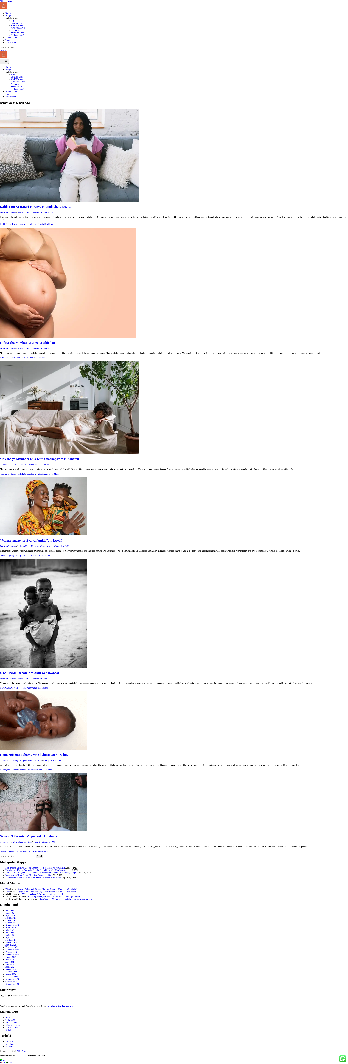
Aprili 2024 (10, 967)
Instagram (9, 1044)
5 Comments (5, 760)
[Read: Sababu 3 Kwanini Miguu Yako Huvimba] (43, 830)
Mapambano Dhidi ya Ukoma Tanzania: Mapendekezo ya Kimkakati (35, 868)
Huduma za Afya (18, 35)
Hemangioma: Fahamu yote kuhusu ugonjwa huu (34, 754)
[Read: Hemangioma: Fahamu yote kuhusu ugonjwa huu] (43, 749)
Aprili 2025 (10, 937)
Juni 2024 (9, 962)
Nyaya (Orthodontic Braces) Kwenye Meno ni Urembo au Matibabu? (47, 889)
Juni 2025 (9, 932)
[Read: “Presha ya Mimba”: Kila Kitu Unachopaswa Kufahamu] (69, 453)
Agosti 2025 (10, 927)
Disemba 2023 (11, 976)
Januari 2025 (10, 945)
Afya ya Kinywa (18, 28)
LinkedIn (9, 1041)
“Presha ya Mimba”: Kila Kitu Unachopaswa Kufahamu (39, 459)
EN (4, 1063)
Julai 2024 (9, 959)
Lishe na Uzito (17, 23)
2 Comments (5, 464)
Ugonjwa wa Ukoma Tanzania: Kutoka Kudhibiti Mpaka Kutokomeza (35, 870)
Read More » (28, 224)
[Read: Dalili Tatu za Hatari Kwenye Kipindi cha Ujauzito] (69, 201)
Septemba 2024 (12, 954)
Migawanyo (5, 995)
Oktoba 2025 (11, 923)
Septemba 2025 (12, 925)
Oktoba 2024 (11, 952)
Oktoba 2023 (11, 981)
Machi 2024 (10, 969)
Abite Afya (22, 1051)
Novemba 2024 (12, 950)
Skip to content (6, 1)
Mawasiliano (10, 42)
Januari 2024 (10, 974)
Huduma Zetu (11, 37)
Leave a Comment (8, 212)
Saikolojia (15, 30)
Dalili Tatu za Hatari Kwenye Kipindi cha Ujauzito (35, 206)
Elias (7, 889)
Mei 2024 (9, 964)
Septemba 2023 (12, 984)
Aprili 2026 (10, 915)
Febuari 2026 (11, 920)
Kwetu (8, 13)
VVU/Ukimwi (17, 25)
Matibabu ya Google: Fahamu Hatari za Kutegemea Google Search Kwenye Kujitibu (42, 873)
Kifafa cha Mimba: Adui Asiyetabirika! (27, 342)
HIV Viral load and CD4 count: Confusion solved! (41, 894)
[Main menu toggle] (4, 61)
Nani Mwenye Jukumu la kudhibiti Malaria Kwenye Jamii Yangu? (33, 877)
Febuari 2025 (11, 942)
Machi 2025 (10, 940)
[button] (3, 50)
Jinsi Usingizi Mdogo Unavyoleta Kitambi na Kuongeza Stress (53, 896)
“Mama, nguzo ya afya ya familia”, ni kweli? (31, 540)
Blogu (8, 15)
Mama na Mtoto (18, 33)
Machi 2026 (10, 918)
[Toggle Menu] (17, 18)
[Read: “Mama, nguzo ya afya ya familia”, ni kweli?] (43, 534)
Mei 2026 (9, 913)
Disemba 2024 (11, 947)
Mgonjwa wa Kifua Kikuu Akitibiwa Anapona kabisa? (28, 875)
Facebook (9, 1046)
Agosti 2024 (10, 957)
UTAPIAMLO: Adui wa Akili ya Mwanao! (29, 673)
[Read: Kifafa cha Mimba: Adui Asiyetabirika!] (68, 337)
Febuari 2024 (11, 972)
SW (4, 1060)
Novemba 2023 (12, 979)
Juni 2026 (9, 910)
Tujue (7, 40)
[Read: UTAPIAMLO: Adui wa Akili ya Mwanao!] (43, 667)
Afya (13, 20)
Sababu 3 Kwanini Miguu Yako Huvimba (28, 836)
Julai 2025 (9, 930)
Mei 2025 (9, 935)
